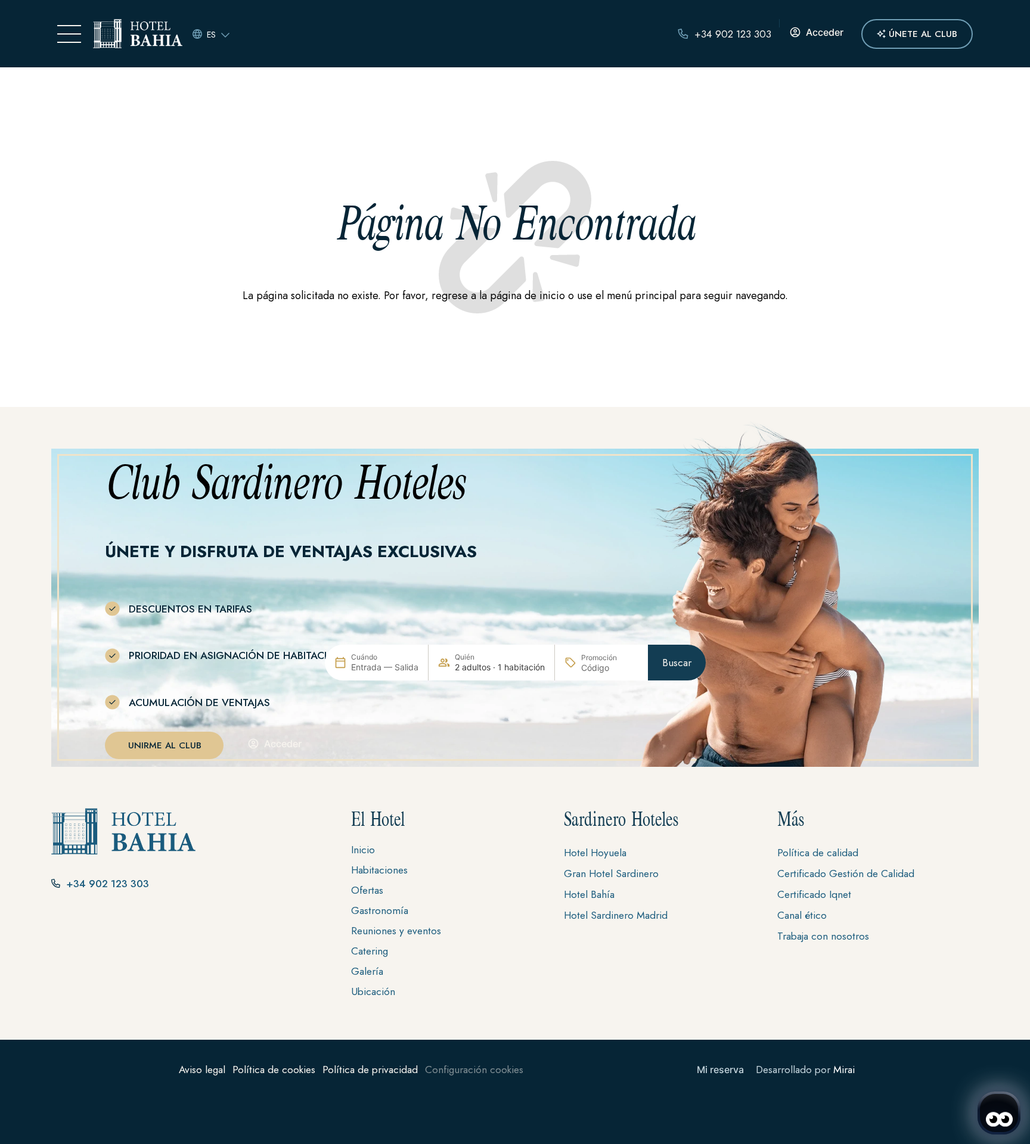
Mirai (844, 1069)
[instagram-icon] (60, 922)
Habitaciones (379, 870)
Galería (367, 971)
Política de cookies (273, 1069)
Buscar (676, 662)
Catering (369, 951)
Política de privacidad (370, 1069)
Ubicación (373, 991)
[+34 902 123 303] (683, 34)
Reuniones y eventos (396, 931)
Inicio (363, 850)
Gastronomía (379, 910)
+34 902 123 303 (732, 34)
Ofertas (367, 890)
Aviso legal (202, 1069)
